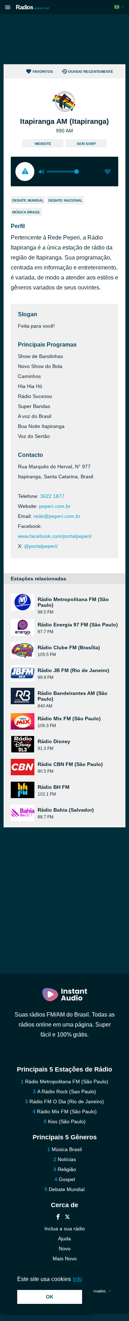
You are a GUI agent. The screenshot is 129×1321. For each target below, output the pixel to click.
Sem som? (86, 144)
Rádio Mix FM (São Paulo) (67, 1111)
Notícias (67, 1159)
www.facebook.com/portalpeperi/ (55, 536)
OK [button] (49, 1297)
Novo (65, 1248)
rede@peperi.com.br (56, 516)
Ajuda (64, 1238)
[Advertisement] (64, 39)
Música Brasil (26, 212)
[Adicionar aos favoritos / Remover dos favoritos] (107, 172)
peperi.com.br (55, 506)
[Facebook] (58, 1218)
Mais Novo (65, 1258)
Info (77, 1279)
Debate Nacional (65, 200)
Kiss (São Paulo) (67, 1121)
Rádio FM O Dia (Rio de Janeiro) (66, 1101)
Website (43, 144)
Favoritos (43, 72)
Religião (67, 1169)
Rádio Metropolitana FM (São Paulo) (66, 1081)
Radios (32, 7)
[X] (67, 1218)
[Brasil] (119, 7)
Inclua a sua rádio (64, 1228)
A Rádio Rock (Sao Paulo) (66, 1091)
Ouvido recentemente (90, 72)
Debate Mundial (28, 200)
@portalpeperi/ (41, 546)
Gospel (67, 1179)
